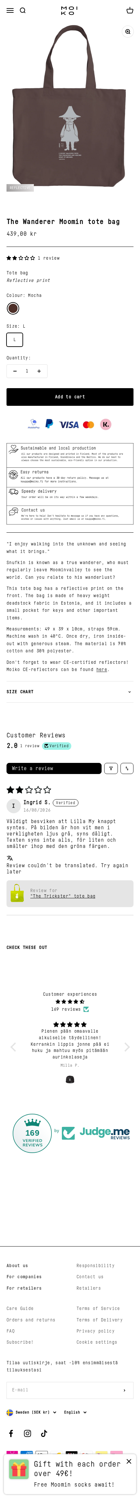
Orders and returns (31, 1320)
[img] (70, 1002)
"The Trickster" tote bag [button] (62, 896)
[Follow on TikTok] (44, 1433)
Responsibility (96, 1266)
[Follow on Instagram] (27, 1433)
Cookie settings (97, 1342)
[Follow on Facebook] (11, 1433)
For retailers (24, 1288)
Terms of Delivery (100, 1320)
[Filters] (111, 768)
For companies (24, 1277)
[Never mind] (129, 1463)
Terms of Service (98, 1308)
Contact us (90, 1277)
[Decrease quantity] (15, 371)
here (101, 669)
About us (17, 1266)
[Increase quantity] (39, 371)
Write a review (32, 768)
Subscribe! (20, 1342)
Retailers (89, 1288)
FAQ (11, 1331)
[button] (22, 258)
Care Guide (20, 1308)
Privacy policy (96, 1331)
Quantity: (19, 358)
